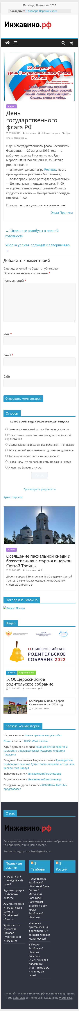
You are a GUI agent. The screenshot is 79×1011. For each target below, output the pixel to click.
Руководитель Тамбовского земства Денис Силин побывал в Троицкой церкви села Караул (39, 764)
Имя (7, 334)
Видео (11, 672)
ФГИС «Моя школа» (36, 741)
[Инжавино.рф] (7, 43)
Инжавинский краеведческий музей (13, 880)
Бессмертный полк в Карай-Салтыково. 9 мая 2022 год (47, 702)
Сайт (6, 376)
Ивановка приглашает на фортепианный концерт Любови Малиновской (39, 930)
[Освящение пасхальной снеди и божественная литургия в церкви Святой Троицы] (39, 508)
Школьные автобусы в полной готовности (32, 233)
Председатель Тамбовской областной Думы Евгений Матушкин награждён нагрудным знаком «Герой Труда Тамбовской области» (39, 898)
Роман (7, 741)
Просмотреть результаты (40, 489)
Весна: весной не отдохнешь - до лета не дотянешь (41, 450)
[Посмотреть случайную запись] (71, 43)
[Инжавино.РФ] (27, 821)
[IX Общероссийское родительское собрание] (39, 631)
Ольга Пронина (62, 213)
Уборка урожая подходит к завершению (37, 248)
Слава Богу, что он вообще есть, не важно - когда (39, 462)
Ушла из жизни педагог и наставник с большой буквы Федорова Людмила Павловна (35, 750)
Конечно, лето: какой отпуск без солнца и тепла (38, 429)
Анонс (11, 106)
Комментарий (14, 281)
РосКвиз (50, 170)
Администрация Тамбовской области (13, 894)
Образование (26, 672)
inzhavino (31, 133)
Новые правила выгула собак (43, 735)
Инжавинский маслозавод (44, 773)
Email (8, 355)
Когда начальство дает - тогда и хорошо (33, 456)
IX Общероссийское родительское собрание (29, 681)
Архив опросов (12, 497)
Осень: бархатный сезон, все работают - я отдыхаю (41, 444)
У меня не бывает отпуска (25, 467)
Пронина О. (20, 137)
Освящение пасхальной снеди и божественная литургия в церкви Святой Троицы (39, 560)
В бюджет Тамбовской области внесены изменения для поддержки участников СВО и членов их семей (39, 960)
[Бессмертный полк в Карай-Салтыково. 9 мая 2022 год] (15, 699)
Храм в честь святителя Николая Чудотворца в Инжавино (12, 932)
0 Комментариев (50, 133)
